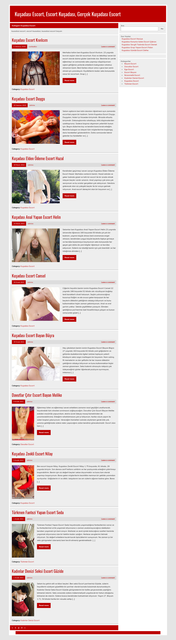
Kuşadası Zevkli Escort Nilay (32, 454)
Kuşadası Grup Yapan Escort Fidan (137, 47)
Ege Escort (129, 69)
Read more (69, 80)
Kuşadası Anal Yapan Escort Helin (36, 217)
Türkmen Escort (27, 562)
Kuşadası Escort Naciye (132, 39)
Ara (122, 25)
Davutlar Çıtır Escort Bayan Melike (37, 395)
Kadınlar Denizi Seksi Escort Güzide (37, 571)
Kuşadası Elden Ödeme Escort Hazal (38, 158)
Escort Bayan (130, 72)
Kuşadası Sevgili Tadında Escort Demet (139, 44)
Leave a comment (108, 46)
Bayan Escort (130, 63)
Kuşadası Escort (27, 89)
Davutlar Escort (27, 444)
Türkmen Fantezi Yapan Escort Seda (38, 512)
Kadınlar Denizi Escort (30, 620)
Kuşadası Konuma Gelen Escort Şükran (139, 41)
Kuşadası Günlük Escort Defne (135, 50)
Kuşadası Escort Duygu (28, 99)
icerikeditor (33, 46)
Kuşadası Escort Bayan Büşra (33, 335)
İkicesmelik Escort (132, 75)
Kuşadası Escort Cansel (28, 276)
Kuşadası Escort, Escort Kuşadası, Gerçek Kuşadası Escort (68, 14)
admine (32, 105)
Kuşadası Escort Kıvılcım (30, 40)
